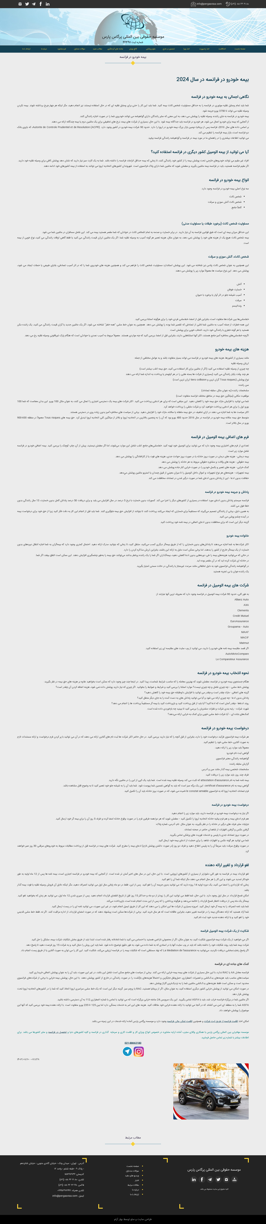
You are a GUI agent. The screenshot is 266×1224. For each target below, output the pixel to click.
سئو (132, 1219)
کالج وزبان (133, 48)
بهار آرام (118, 1219)
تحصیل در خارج (169, 48)
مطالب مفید (97, 48)
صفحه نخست (240, 48)
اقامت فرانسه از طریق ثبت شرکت (221, 1021)
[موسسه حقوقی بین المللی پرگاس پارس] (133, 33)
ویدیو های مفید (132, 1176)
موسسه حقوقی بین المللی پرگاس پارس (133, 37)
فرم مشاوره (62, 48)
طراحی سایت (144, 1219)
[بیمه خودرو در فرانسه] (211, 1118)
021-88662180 (133, 1043)
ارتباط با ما (26, 48)
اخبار (137, 1180)
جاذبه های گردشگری (115, 48)
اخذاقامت (222, 48)
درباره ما (44, 48)
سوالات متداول (79, 48)
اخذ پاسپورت (204, 48)
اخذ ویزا (186, 48)
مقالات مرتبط (133, 1185)
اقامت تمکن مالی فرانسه (179, 1021)
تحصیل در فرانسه (57, 1032)
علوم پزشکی (150, 48)
